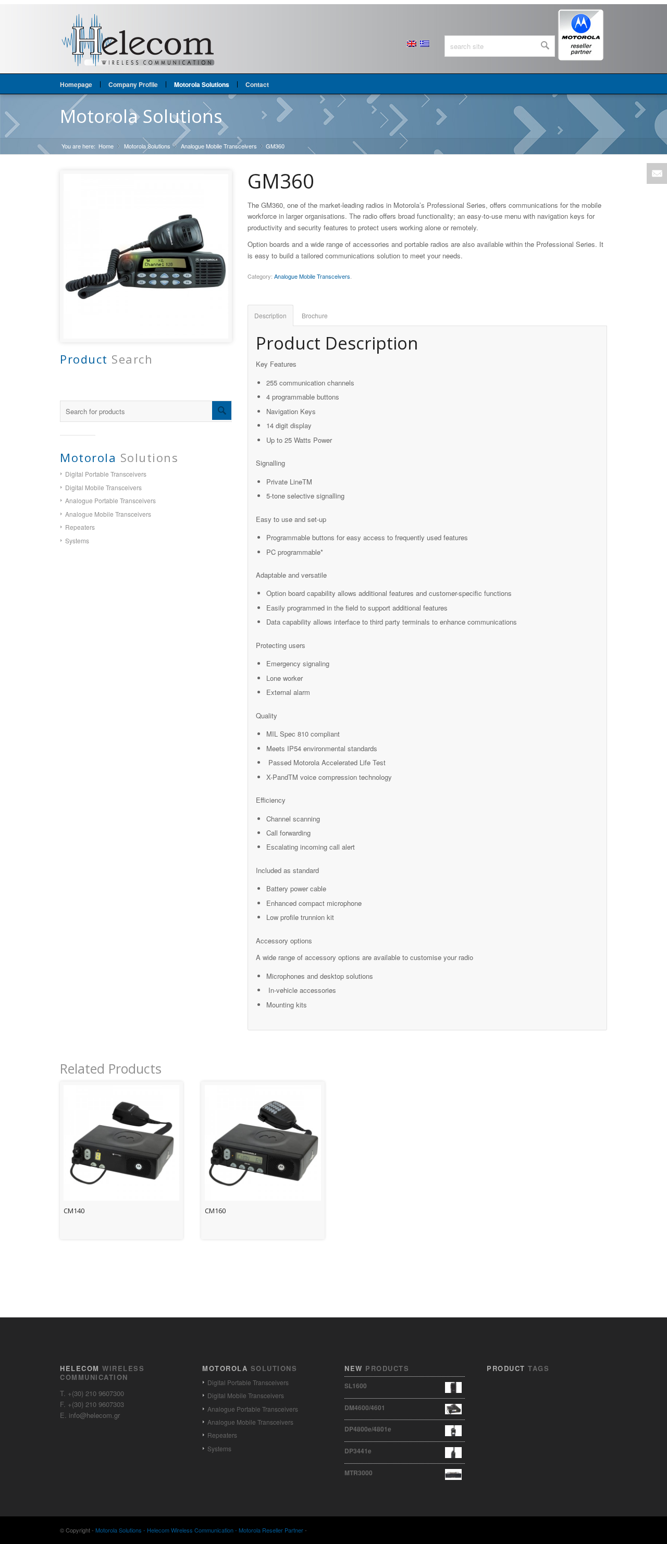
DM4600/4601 (364, 1407)
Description (270, 315)
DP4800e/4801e (367, 1429)
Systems (77, 540)
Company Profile (133, 84)
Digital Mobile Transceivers (103, 487)
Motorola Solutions (141, 116)
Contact (257, 84)
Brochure (315, 315)
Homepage (76, 84)
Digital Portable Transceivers (105, 473)
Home (106, 146)
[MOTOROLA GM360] (146, 256)
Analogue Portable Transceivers (110, 500)
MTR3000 (358, 1472)
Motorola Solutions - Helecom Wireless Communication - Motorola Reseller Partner (199, 1530)
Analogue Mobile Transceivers (219, 146)
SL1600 (355, 1385)
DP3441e (358, 1450)
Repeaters (80, 526)
